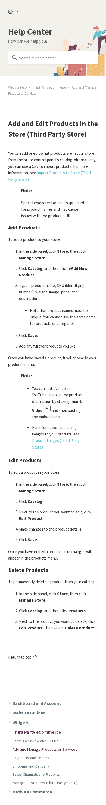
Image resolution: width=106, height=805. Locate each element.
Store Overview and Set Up (36, 740)
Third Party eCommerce (49, 87)
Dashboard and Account (37, 703)
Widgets (21, 722)
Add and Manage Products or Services (45, 749)
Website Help (17, 87)
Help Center (30, 31)
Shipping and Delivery (31, 766)
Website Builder (29, 712)
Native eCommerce (32, 791)
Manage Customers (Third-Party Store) (45, 782)
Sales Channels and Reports (36, 774)
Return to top (20, 657)
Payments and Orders (31, 757)
